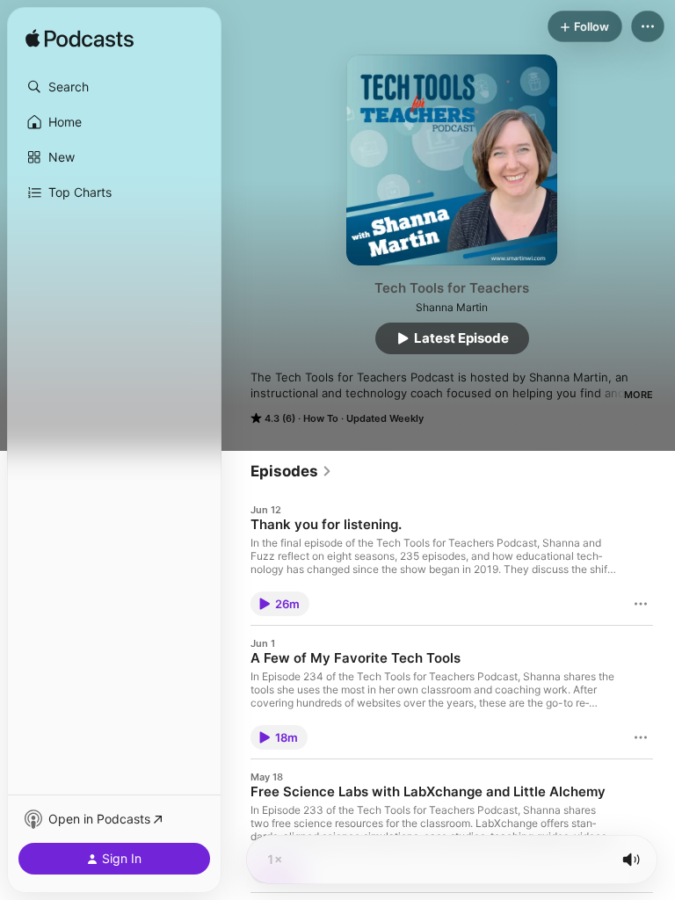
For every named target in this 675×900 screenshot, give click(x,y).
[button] (114, 87)
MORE (638, 394)
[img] (79, 39)
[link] (291, 471)
